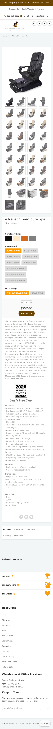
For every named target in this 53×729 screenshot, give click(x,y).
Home (4, 36)
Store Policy (7, 641)
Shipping (30, 529)
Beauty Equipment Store (20, 723)
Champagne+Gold (15, 275)
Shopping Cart (14, 9)
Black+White (13, 257)
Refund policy (8, 667)
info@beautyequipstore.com (35, 16)
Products (6, 625)
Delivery (5, 651)
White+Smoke (30, 257)
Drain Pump (37, 293)
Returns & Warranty (13, 536)
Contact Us (7, 646)
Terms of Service (9, 662)
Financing (40, 9)
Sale (4, 630)
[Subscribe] (48, 709)
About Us (6, 620)
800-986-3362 (13, 16)
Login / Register (28, 9)
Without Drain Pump (17, 293)
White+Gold (13, 263)
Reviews (7, 529)
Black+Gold (30, 251)
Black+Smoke (13, 251)
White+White (29, 263)
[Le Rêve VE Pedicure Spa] (26, 72)
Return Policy (8, 656)
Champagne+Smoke (16, 269)
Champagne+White (16, 281)
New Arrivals (7, 635)
